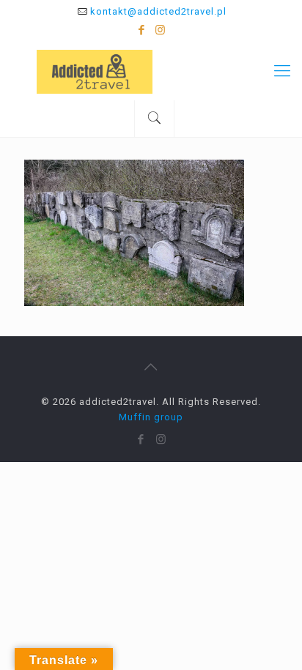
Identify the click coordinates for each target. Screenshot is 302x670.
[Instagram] (161, 30)
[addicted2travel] (151, 71)
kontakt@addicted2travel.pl (158, 11)
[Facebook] (142, 30)
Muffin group (151, 417)
